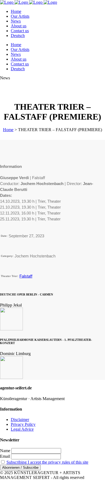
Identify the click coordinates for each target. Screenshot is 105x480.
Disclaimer (20, 419)
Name (5, 450)
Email (5, 456)
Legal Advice (22, 429)
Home (8, 129)
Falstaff (25, 276)
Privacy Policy (23, 424)
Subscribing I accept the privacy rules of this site (47, 462)
